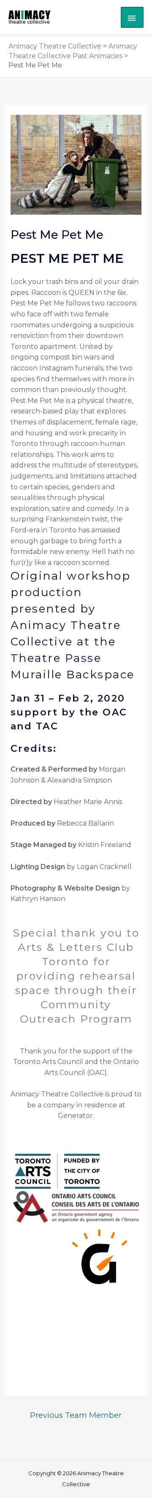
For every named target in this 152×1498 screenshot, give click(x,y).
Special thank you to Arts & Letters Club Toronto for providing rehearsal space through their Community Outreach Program (76, 975)
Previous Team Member (76, 1415)
